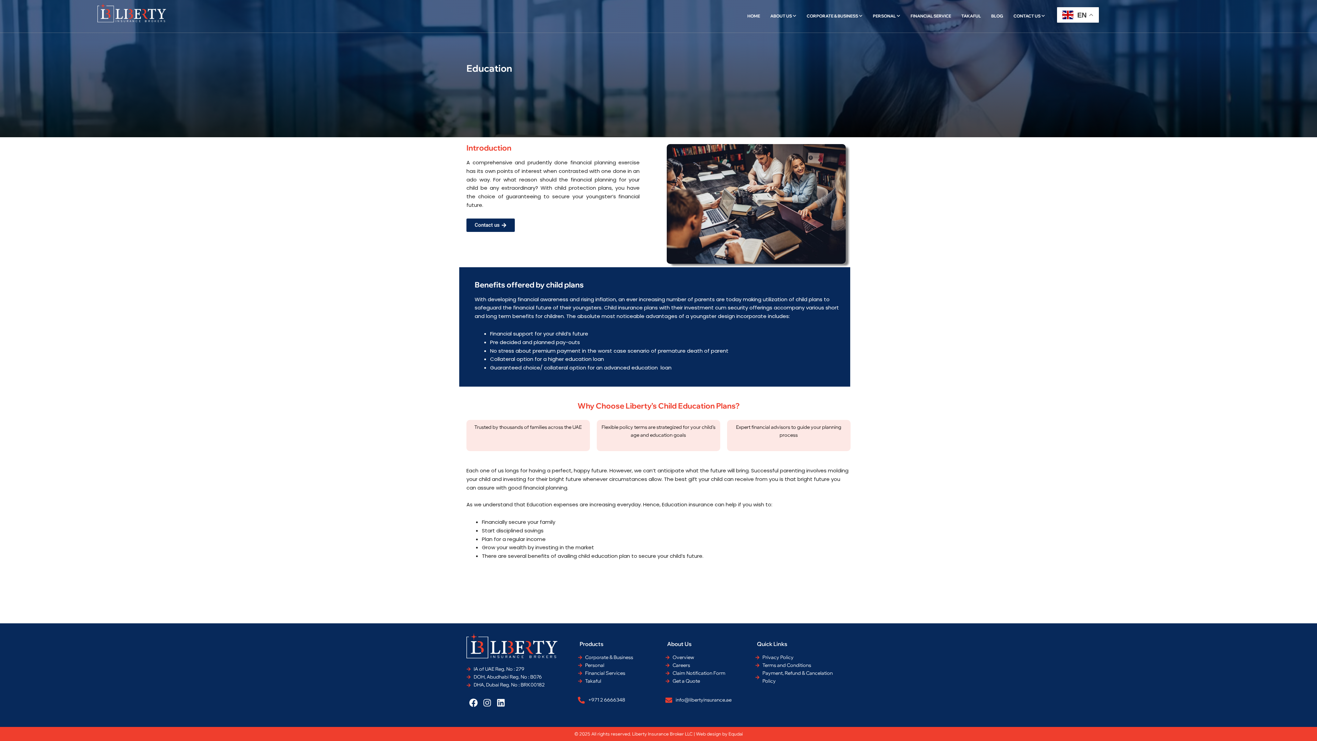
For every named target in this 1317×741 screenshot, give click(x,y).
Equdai (735, 734)
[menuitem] (783, 16)
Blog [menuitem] (997, 16)
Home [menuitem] (753, 16)
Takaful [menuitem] (971, 16)
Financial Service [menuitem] (931, 16)
